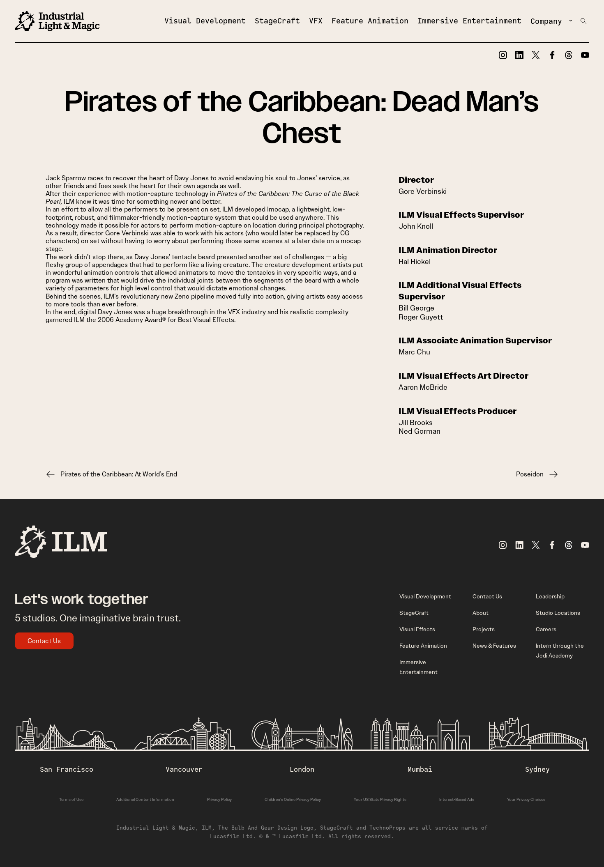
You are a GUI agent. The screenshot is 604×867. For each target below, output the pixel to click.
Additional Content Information (145, 799)
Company (546, 21)
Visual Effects (417, 629)
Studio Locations (558, 612)
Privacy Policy (219, 799)
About (481, 612)
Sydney (537, 769)
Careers (546, 629)
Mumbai (420, 769)
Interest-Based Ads (456, 799)
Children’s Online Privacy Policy (293, 799)
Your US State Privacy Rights (380, 799)
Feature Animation (370, 20)
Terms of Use (71, 799)
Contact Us (44, 641)
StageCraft (277, 20)
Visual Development (205, 20)
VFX (316, 20)
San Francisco (66, 769)
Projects (484, 629)
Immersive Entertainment (469, 20)
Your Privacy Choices (526, 799)
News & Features (494, 645)
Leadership (550, 596)
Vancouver (184, 769)
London (302, 769)
